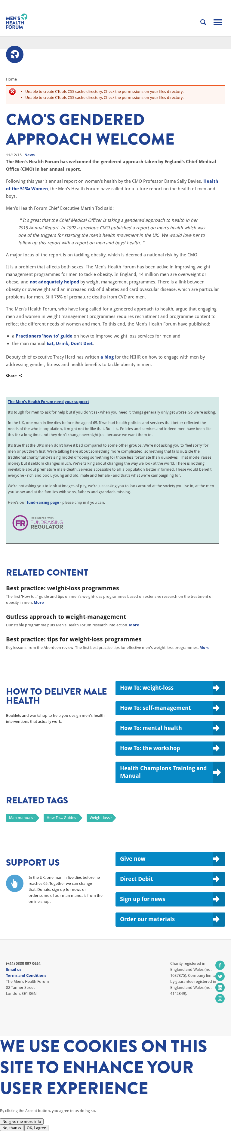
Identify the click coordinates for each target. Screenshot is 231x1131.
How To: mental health (151, 728)
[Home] (16, 21)
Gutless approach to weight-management (66, 616)
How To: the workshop (150, 748)
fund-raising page (43, 502)
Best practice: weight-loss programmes (62, 588)
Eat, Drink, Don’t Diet (70, 343)
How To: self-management (155, 708)
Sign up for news (142, 899)
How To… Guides (61, 817)
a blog (107, 357)
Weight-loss (100, 817)
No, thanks (11, 1128)
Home (11, 79)
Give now (132, 858)
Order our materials (147, 919)
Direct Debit (136, 879)
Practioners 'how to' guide (44, 336)
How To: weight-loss (147, 687)
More (39, 602)
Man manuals (21, 817)
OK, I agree (36, 1128)
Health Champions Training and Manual (163, 772)
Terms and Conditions (26, 975)
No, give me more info (21, 1121)
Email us (13, 969)
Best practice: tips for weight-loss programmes (74, 639)
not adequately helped (54, 282)
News (29, 155)
